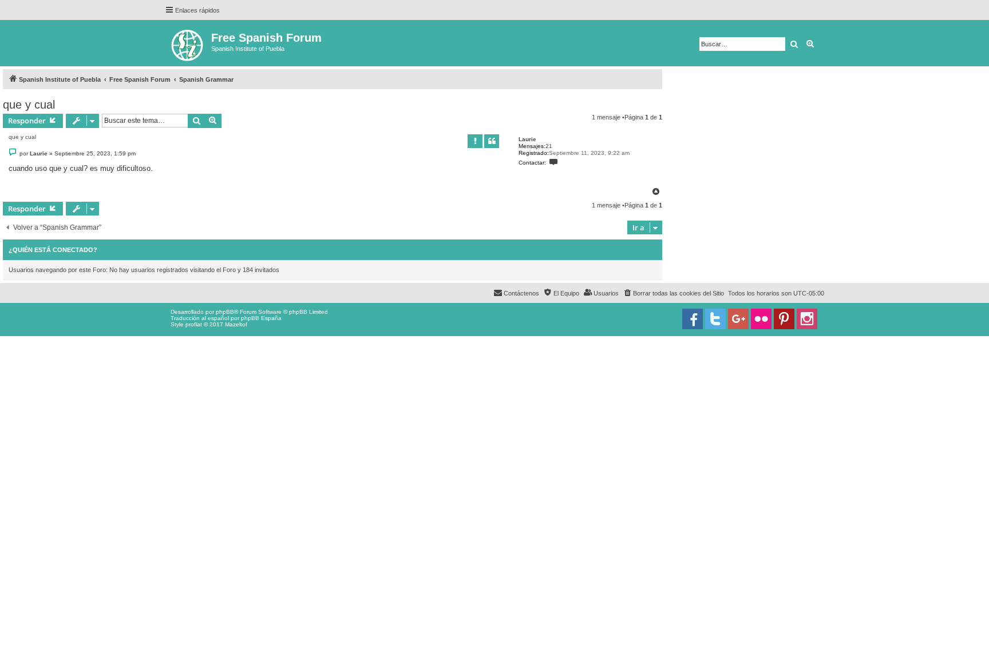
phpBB (225, 312)
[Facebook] (692, 319)
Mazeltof (236, 324)
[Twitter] (715, 319)
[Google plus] (738, 319)
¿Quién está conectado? (53, 249)
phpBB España (261, 318)
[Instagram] (807, 319)
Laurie (527, 139)
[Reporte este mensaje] (475, 141)
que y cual (29, 104)
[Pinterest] (784, 319)
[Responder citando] (491, 141)
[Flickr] (761, 319)
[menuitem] (673, 293)
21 (548, 146)
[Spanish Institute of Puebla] (188, 43)
